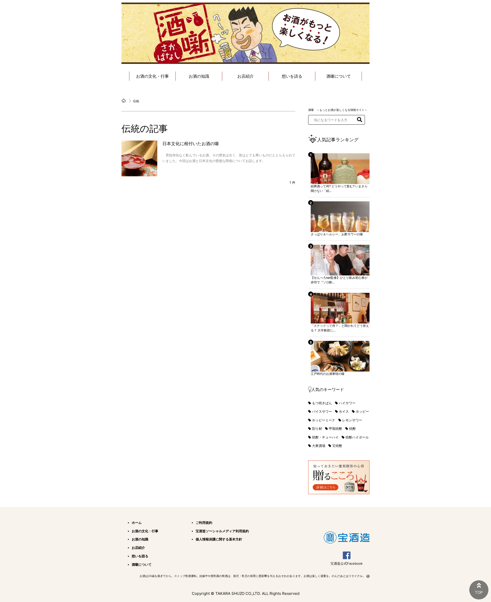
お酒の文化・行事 (152, 76)
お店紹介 (245, 76)
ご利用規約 (204, 522)
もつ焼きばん (322, 403)
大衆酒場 (318, 446)
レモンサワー (352, 420)
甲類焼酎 (335, 428)
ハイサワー (347, 403)
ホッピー (362, 411)
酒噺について (338, 76)
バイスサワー (322, 411)
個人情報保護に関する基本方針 (219, 539)
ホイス (344, 411)
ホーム (137, 522)
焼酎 (352, 428)
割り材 (317, 428)
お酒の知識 (199, 76)
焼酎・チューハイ (325, 437)
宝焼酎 (337, 446)
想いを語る (292, 76)
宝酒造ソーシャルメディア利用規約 (222, 531)
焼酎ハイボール (357, 437)
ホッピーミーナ (323, 420)
